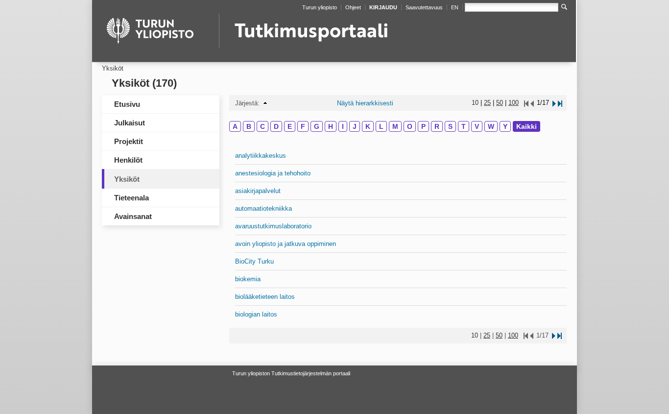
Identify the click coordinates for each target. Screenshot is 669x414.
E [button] (289, 126)
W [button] (491, 126)
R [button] (436, 126)
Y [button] (505, 126)
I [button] (343, 126)
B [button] (248, 126)
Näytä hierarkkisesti (365, 103)
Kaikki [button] (526, 126)
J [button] (355, 126)
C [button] (262, 126)
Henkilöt (128, 160)
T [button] (463, 126)
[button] (265, 103)
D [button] (276, 126)
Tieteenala (131, 198)
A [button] (235, 126)
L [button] (381, 126)
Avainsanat (133, 216)
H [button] (330, 126)
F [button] (303, 126)
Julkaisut (129, 123)
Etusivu (127, 104)
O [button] (409, 126)
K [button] (367, 126)
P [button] (423, 126)
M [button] (395, 126)
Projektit (128, 141)
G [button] (316, 126)
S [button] (450, 126)
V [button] (477, 126)
